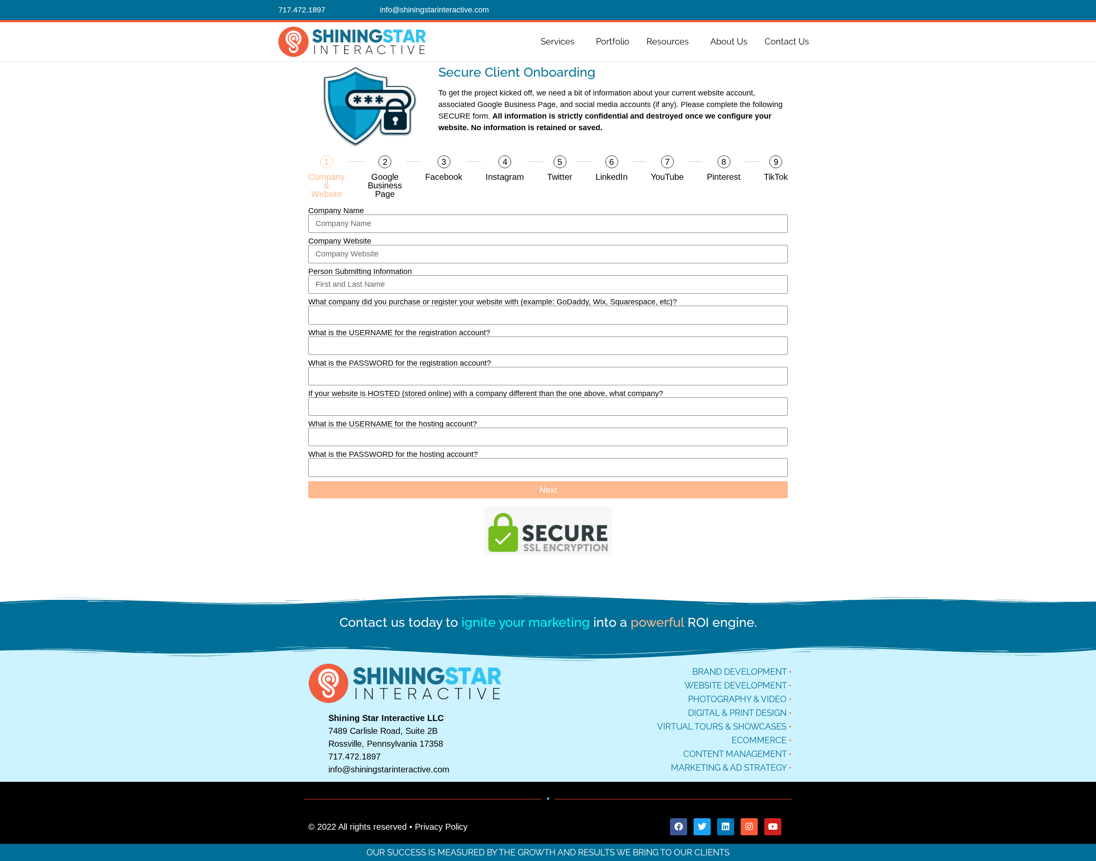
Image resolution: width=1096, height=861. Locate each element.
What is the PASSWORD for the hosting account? (393, 454)
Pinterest (724, 177)
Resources (667, 41)
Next (548, 490)
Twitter (559, 177)
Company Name (336, 211)
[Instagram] (749, 826)
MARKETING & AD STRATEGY (728, 768)
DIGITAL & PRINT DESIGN (737, 713)
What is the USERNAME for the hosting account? (392, 424)
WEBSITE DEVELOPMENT (735, 685)
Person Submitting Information (360, 271)
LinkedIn (612, 177)
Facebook (443, 177)
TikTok (776, 177)
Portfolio (612, 41)
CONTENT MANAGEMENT (734, 754)
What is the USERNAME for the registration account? (399, 333)
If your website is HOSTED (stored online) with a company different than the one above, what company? (485, 393)
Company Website (339, 241)
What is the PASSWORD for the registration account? (399, 363)
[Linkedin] (725, 826)
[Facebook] (678, 826)
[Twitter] (702, 826)
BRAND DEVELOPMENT (739, 672)
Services (558, 41)
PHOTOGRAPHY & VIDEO (737, 699)
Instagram (504, 177)
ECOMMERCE (759, 740)
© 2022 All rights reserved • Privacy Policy (388, 826)
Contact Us (787, 41)
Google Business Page (385, 185)
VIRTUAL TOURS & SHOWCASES (721, 726)
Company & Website (326, 185)
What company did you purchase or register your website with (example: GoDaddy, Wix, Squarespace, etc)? (492, 302)
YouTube (667, 177)
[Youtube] (772, 826)
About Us (729, 41)
